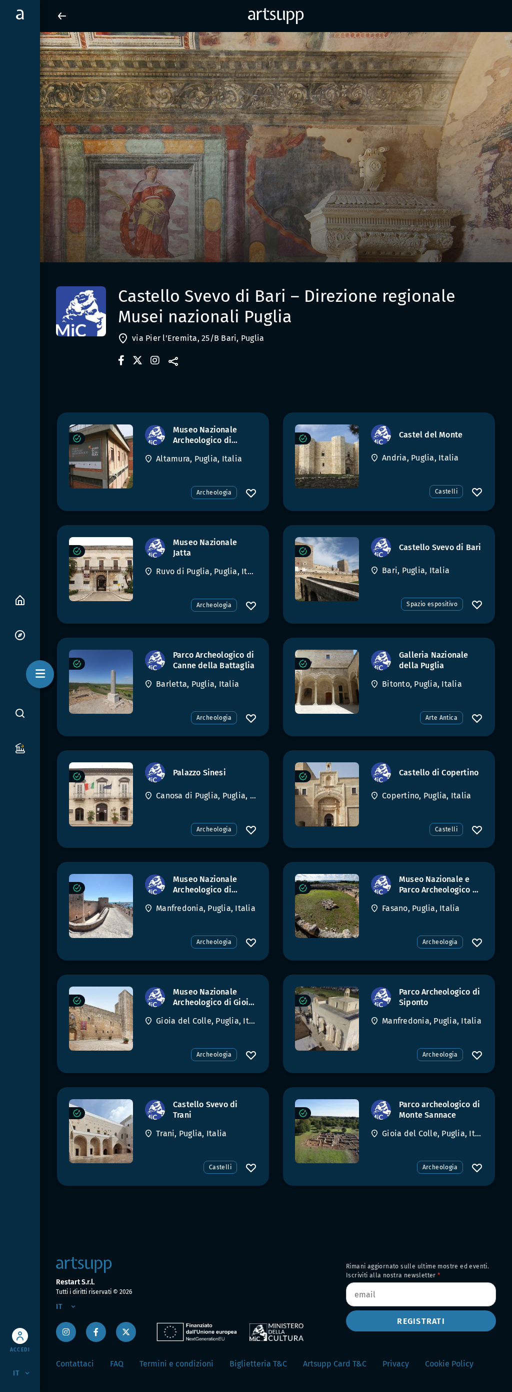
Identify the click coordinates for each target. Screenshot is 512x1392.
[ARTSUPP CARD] (20, 747)
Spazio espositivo (432, 604)
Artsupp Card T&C (334, 1363)
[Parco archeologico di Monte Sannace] (327, 1131)
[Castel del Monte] (327, 456)
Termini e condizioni (177, 1363)
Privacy (395, 1363)
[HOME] (20, 599)
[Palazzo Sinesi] (101, 794)
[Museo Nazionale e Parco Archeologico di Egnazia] (327, 906)
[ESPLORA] (20, 634)
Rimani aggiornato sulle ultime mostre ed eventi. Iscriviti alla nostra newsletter (417, 1271)
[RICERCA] (20, 713)
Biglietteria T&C (258, 1363)
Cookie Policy (449, 1363)
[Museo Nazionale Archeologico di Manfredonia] (101, 906)
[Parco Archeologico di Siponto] (327, 1019)
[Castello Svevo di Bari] (327, 569)
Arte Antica (442, 717)
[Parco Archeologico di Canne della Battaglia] (101, 682)
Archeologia (214, 492)
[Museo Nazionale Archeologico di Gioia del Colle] (101, 1019)
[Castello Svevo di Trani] (101, 1131)
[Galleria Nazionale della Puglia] (327, 682)
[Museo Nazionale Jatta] (101, 569)
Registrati (421, 1321)
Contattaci (75, 1363)
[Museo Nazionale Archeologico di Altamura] (101, 456)
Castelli (446, 491)
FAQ (117, 1363)
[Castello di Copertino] (327, 794)
